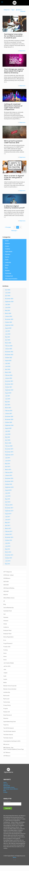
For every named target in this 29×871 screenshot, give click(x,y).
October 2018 (8, 484)
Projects (5, 708)
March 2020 (8, 443)
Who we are (6, 744)
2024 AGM (6, 584)
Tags (12, 9)
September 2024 (9, 301)
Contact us (6, 627)
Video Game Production (11, 278)
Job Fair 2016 (6, 666)
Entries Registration (8, 637)
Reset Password (7, 715)
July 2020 (7, 431)
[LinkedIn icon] (15, 860)
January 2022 (8, 378)
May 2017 (7, 522)
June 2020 (7, 434)
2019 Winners (6, 755)
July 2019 (7, 457)
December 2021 (9, 381)
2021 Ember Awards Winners (10, 789)
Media (5, 682)
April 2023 (7, 340)
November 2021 (9, 384)
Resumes (5, 718)
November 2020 (9, 419)
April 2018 (7, 502)
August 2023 (8, 328)
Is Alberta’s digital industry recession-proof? (14, 207)
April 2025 (7, 295)
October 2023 (8, 322)
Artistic (7, 240)
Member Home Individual (9, 689)
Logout (5, 679)
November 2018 (9, 481)
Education (7, 254)
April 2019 (7, 466)
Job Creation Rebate (8, 663)
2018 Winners (6, 578)
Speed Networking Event (9, 721)
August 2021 (8, 393)
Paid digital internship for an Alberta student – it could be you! (13, 36)
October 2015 (8, 558)
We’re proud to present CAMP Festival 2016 (13, 142)
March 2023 (8, 342)
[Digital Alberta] (14, 3)
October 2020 (8, 422)
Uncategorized (9, 276)
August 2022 (8, 360)
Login (4, 676)
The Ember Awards (8, 734)
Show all (23, 11)
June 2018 (7, 496)
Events (6, 259)
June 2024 (7, 307)
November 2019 (9, 451)
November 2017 (9, 507)
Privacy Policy (7, 705)
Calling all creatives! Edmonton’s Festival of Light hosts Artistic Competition (13, 106)
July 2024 (7, 304)
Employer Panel (7, 630)
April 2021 (7, 404)
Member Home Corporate (9, 685)
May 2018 (7, 499)
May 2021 (7, 401)
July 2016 (7, 543)
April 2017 (7, 525)
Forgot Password (7, 643)
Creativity (7, 248)
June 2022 (7, 366)
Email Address (6, 801)
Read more (22, 50)
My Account (6, 695)
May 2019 (7, 463)
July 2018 (7, 493)
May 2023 (7, 337)
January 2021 (8, 413)
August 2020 (8, 428)
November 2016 (9, 537)
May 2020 (7, 437)
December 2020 (9, 416)
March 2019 (8, 469)
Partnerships (6, 702)
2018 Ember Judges (8, 575)
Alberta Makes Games (8, 597)
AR (4, 601)
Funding (5, 650)
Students (7, 270)
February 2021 (8, 410)
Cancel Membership (8, 607)
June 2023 (7, 334)
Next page (13, 230)
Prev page (8, 227)
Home (4, 653)
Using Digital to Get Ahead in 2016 (11, 741)
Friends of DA (6, 646)
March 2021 (8, 407)
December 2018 (9, 478)
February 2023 (8, 345)
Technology (8, 273)
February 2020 (8, 446)
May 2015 (7, 563)
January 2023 (8, 348)
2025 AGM (6, 591)
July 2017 (7, 516)
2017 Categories (7, 571)
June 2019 (7, 460)
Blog (4, 604)
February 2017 (8, 531)
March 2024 (8, 313)
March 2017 (8, 528)
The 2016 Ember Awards (9, 731)
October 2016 (8, 540)
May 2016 (7, 549)
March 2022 (8, 372)
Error (4, 640)
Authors (19, 9)
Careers (7, 246)
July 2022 (7, 363)
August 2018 (8, 490)
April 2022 (7, 369)
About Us (5, 594)
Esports (7, 257)
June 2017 (7, 519)
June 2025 (7, 292)
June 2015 (7, 560)
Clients (5, 624)
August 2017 (8, 513)
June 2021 (7, 398)
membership (6, 692)
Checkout (5, 617)
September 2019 (9, 454)
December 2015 (9, 555)
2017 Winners (6, 752)
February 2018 (8, 505)
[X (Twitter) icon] (13, 860)
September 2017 (9, 510)
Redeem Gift (6, 711)
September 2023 (9, 325)
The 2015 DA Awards (8, 728)
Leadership (8, 262)
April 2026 (7, 289)
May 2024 (7, 310)
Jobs (4, 669)
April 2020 (7, 440)
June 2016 (7, 546)
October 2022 (8, 357)
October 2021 (8, 387)
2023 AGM (6, 581)
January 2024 (8, 316)
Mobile (7, 265)
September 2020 (9, 425)
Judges (5, 672)
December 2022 (9, 351)
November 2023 (9, 319)
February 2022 (8, 375)
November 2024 (9, 298)
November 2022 (9, 354)
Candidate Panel (7, 610)
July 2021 (7, 396)
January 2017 (8, 534)
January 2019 (8, 475)
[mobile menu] (2, 2)
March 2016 (8, 552)
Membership (6, 785)
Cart (4, 614)
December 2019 (9, 449)
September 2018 (9, 487)
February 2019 (8, 472)
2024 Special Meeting (8, 588)
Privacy (5, 792)
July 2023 (7, 331)
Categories (6, 9)
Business (7, 243)
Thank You (6, 724)
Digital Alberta (8, 251)
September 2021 (9, 390)
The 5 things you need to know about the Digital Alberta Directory (14, 71)
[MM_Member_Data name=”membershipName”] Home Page (13, 748)
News (6, 267)
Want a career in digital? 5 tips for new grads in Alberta (14, 177)
